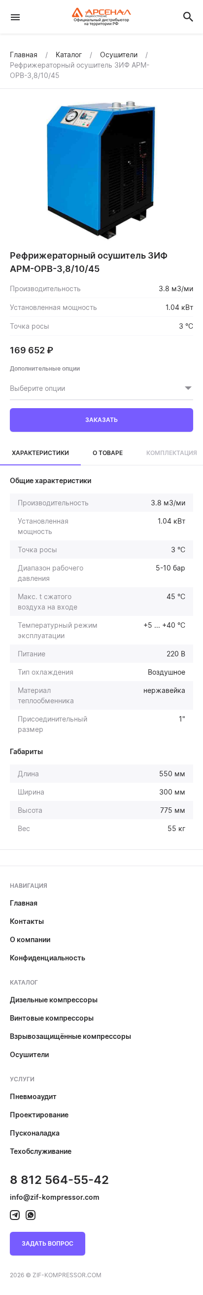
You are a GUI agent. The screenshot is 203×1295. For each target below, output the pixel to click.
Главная (23, 903)
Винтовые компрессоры (52, 1018)
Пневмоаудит (33, 1096)
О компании (30, 939)
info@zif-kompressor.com (55, 1197)
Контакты (27, 921)
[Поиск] (188, 17)
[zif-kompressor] (15, 1215)
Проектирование (39, 1114)
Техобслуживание (40, 1151)
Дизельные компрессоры (54, 999)
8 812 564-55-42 (59, 1180)
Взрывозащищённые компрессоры (70, 1036)
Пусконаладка (35, 1133)
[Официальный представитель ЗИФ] (101, 16)
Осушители (29, 1054)
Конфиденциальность (47, 957)
